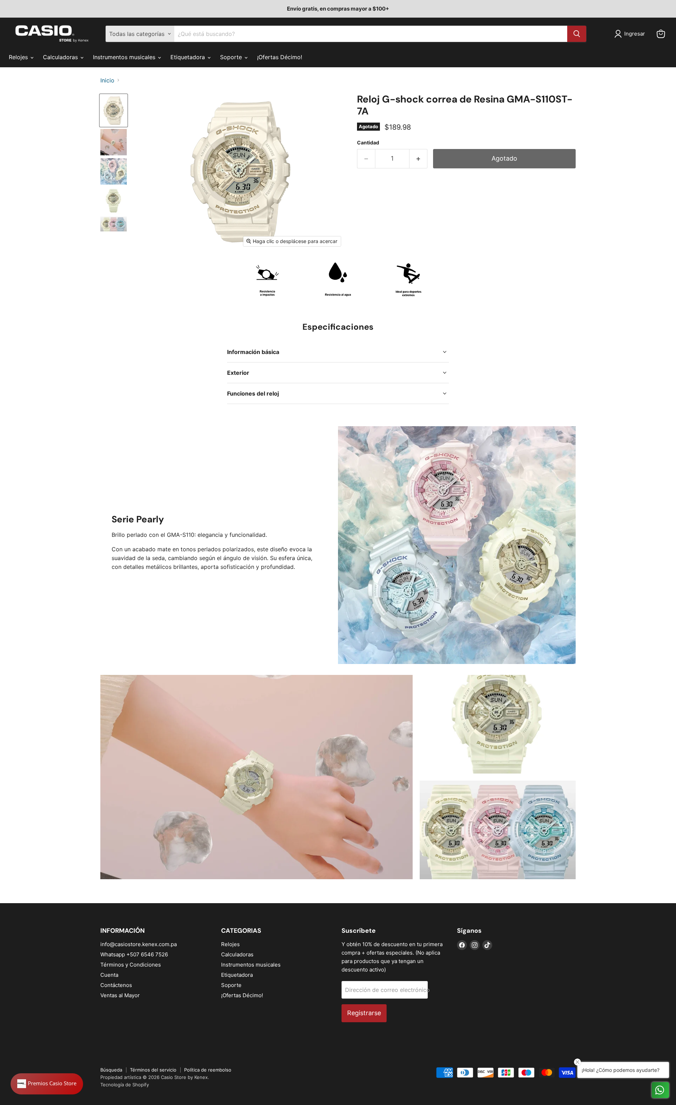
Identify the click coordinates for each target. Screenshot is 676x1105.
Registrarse (364, 1013)
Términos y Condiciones (130, 964)
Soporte (232, 57)
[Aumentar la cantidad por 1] (418, 158)
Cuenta (109, 974)
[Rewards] (47, 1083)
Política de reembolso (207, 1070)
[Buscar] (576, 34)
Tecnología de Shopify (124, 1084)
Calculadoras (61, 57)
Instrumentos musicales (125, 57)
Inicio (107, 80)
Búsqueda (111, 1070)
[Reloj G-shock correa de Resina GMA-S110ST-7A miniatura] (113, 110)
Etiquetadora (188, 57)
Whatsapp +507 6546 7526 (134, 954)
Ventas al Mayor (120, 995)
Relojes (19, 57)
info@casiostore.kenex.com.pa (138, 944)
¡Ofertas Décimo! (279, 57)
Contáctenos (116, 985)
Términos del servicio (153, 1070)
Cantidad (368, 142)
